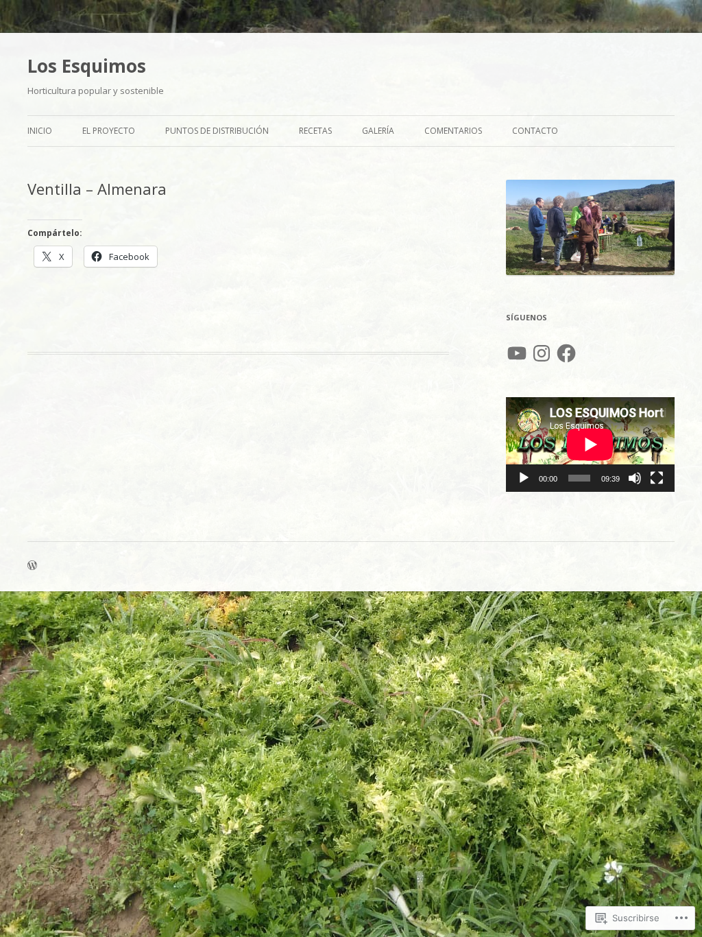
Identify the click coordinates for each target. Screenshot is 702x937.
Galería (378, 131)
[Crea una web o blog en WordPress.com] (32, 566)
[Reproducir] (524, 478)
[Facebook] (566, 353)
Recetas (315, 131)
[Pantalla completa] (657, 478)
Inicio (39, 131)
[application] (590, 444)
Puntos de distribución (217, 131)
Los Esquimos (86, 66)
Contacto (535, 131)
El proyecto (108, 131)
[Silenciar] (635, 478)
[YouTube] (517, 353)
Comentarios (453, 131)
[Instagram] (542, 353)
